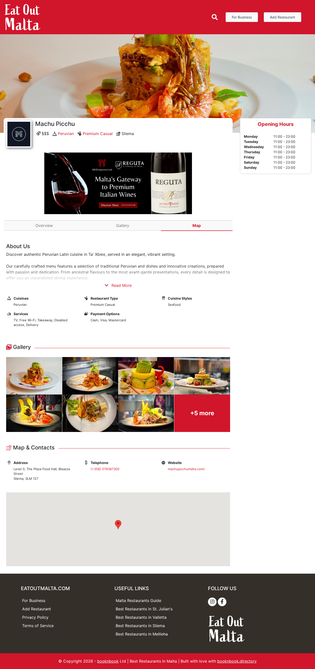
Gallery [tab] (122, 225)
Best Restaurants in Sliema (140, 625)
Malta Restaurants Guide (138, 600)
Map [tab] (196, 225)
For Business (242, 17)
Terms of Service (38, 625)
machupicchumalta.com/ (186, 469)
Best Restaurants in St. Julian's (144, 608)
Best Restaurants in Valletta (141, 617)
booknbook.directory (237, 661)
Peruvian (66, 133)
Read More (121, 285)
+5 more (202, 413)
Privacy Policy (35, 617)
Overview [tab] (44, 225)
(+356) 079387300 (105, 469)
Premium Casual (98, 133)
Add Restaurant (282, 17)
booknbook (108, 661)
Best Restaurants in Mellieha (142, 634)
